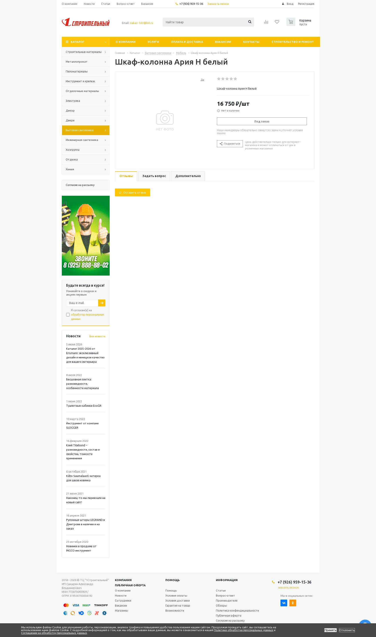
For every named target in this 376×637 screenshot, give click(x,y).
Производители (226, 600)
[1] (219, 79)
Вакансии (223, 41)
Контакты (251, 41)
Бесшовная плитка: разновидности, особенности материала (82, 384)
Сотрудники (123, 600)
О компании (126, 41)
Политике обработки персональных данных (243, 630)
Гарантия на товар (177, 605)
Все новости (97, 336)
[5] (235, 79)
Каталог (77, 41)
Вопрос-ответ (225, 595)
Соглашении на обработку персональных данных (54, 632)
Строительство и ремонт (293, 41)
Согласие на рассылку (230, 620)
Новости (120, 595)
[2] (223, 79)
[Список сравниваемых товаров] (266, 23)
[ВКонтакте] (283, 603)
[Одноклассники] (292, 603)
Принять (330, 630)
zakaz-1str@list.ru (141, 22)
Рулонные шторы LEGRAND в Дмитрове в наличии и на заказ (85, 524)
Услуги (153, 41)
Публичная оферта (130, 585)
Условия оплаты (176, 595)
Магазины (121, 610)
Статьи (221, 590)
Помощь (172, 580)
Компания (123, 580)
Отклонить (347, 630)
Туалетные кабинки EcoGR (83, 405)
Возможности (174, 610)
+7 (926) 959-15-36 (191, 3)
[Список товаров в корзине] (299, 24)
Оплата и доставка (187, 41)
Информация (227, 580)
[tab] (126, 176)
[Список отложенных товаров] (277, 23)
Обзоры (221, 605)
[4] (231, 79)
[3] (227, 79)
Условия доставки (177, 600)
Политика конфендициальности (237, 610)
